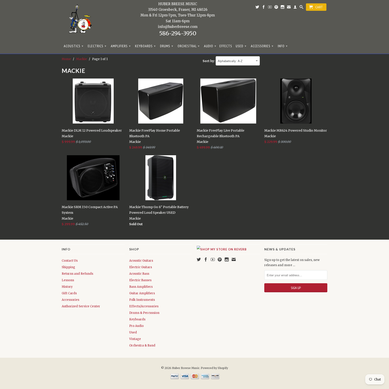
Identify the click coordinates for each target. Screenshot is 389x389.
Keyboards (145, 46)
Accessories (262, 46)
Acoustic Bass (139, 274)
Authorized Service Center (81, 306)
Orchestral (189, 46)
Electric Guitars (140, 267)
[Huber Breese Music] (78, 20)
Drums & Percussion (144, 313)
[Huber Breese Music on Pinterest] (276, 8)
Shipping (68, 267)
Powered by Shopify (214, 368)
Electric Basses (140, 280)
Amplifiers (121, 46)
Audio (210, 46)
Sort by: (209, 61)
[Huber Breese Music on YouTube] (270, 8)
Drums (166, 46)
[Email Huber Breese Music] (289, 8)
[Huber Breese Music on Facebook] (264, 8)
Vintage (135, 339)
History (67, 287)
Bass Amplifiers (141, 287)
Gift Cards (69, 293)
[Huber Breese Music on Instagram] (283, 8)
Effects (225, 46)
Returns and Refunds (77, 274)
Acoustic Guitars (141, 261)
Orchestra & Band (142, 345)
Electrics (97, 46)
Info (283, 46)
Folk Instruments (142, 300)
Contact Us (70, 261)
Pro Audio (136, 326)
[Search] (301, 8)
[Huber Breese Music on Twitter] (257, 8)
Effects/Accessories (143, 306)
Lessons (68, 280)
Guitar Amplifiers (142, 293)
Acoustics (74, 46)
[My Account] (295, 8)
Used (241, 46)
